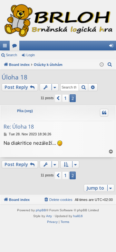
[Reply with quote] (104, 113)
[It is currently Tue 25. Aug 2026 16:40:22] (102, 64)
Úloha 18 (14, 77)
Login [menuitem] (112, 46)
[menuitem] (110, 64)
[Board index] (58, 20)
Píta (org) (25, 111)
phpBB (41, 210)
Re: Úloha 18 (19, 126)
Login (30, 55)
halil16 (78, 216)
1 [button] (65, 98)
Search (11, 55)
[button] (58, 98)
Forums (15, 46)
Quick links (6, 46)
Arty (49, 216)
